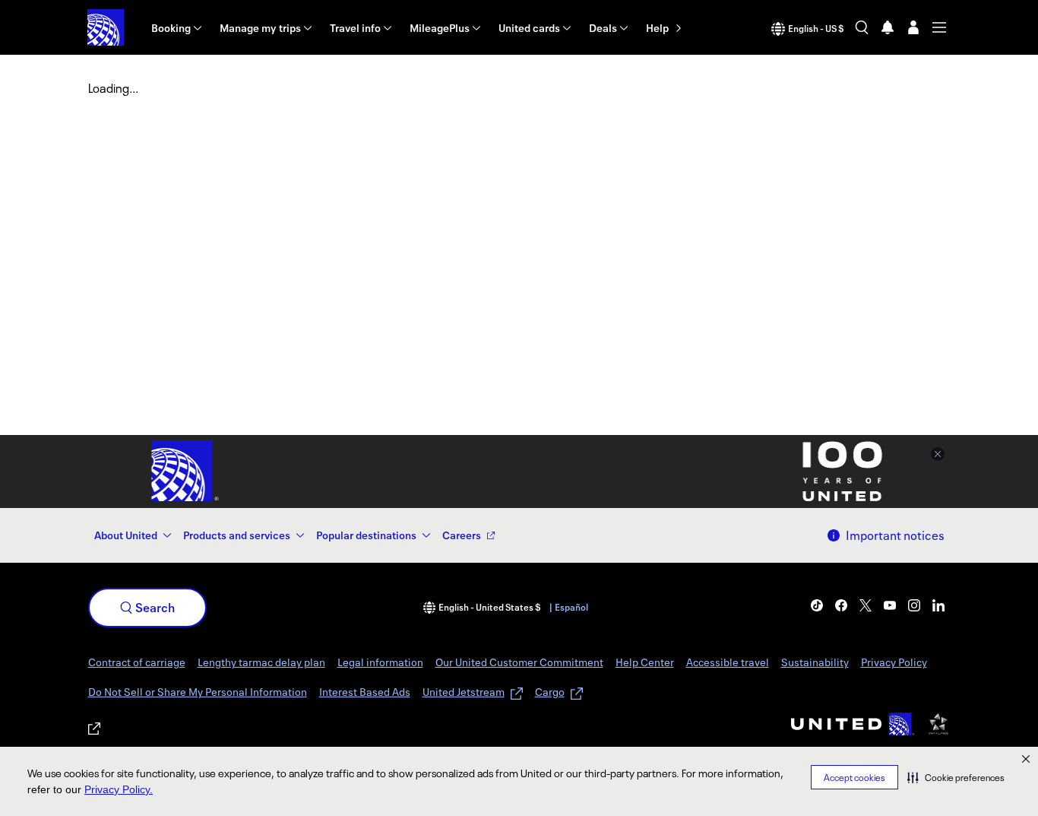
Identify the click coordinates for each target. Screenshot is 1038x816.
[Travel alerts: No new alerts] (887, 27)
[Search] (861, 27)
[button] (956, 777)
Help (657, 28)
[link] (817, 605)
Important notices (895, 535)
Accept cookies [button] (854, 777)
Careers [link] (461, 535)
